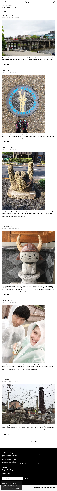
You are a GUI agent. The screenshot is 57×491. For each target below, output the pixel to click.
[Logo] (28, 2)
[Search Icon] (7, 1)
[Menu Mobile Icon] (2, 1)
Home (3, 5)
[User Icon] (50, 1)
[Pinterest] (10, 470)
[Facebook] (2, 470)
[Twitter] (5, 470)
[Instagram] (8, 470)
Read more (6, 64)
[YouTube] (13, 470)
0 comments (17, 17)
